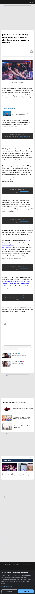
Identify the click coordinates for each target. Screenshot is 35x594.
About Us (7, 565)
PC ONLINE (18, 347)
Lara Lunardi (15, 361)
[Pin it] (24, 51)
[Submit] (17, 51)
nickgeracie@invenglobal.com (19, 355)
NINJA (12, 349)
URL (31, 52)
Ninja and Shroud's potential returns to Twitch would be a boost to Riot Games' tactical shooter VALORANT (16, 284)
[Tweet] (3, 51)
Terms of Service (25, 565)
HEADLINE (12, 347)
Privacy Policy (11, 569)
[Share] (10, 51)
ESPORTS (7, 347)
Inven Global (9, 2)
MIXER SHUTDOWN (6, 349)
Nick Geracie (15, 353)
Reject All (9, 591)
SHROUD (16, 349)
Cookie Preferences (24, 136)
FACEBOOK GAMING (24, 347)
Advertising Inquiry (22, 569)
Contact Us (16, 565)
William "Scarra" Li (7, 247)
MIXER (30, 347)
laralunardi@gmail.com (18, 363)
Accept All (26, 591)
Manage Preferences (6, 586)
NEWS (4, 347)
